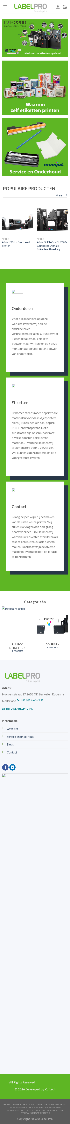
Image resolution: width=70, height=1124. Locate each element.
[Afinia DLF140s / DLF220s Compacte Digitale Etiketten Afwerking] (52, 220)
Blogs (10, 744)
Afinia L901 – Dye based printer (16, 244)
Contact (12, 752)
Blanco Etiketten (16, 1104)
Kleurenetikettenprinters (47, 1104)
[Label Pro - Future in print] (31, 7)
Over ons (12, 728)
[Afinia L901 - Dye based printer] (17, 220)
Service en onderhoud (20, 736)
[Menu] (5, 6)
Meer (59, 195)
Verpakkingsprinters (35, 1113)
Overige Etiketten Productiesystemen (35, 1107)
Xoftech (50, 1089)
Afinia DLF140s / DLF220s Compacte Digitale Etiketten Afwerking (52, 246)
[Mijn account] (58, 7)
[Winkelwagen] (65, 7)
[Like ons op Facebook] (5, 767)
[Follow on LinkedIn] (12, 767)
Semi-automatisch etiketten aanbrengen (35, 1110)
